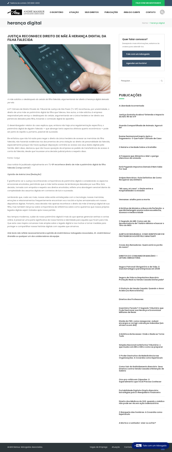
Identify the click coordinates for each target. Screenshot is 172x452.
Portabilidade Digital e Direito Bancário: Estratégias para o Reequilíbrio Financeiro (140, 391)
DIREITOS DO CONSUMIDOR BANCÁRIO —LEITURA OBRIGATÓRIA (138, 257)
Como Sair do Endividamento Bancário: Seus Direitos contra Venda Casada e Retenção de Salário (141, 368)
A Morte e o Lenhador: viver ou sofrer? (137, 423)
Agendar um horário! (136, 63)
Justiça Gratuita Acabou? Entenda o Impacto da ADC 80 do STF (141, 115)
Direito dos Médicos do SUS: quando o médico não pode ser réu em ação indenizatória (141, 402)
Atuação (74, 12)
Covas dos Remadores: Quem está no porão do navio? (141, 246)
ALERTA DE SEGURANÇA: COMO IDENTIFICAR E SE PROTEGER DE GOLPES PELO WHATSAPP (141, 235)
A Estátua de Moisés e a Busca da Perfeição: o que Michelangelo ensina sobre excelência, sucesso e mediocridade (141, 210)
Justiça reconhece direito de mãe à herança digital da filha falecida (56, 38)
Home (145, 23)
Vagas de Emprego (99, 447)
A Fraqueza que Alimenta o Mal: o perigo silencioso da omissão (139, 157)
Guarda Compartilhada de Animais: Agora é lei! (140, 126)
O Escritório (56, 12)
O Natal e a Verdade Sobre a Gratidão (138, 147)
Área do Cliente (132, 12)
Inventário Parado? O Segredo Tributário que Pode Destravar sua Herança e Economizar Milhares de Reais (141, 310)
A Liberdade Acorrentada (131, 105)
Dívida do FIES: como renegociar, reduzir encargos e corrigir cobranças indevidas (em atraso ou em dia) (141, 323)
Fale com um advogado (148, 3)
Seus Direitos (92, 12)
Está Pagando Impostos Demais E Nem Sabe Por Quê (140, 167)
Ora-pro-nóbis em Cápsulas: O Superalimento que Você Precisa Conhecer (140, 380)
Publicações (111, 12)
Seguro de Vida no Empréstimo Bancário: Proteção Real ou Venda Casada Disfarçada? (141, 278)
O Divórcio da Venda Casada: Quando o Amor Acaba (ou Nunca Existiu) (141, 289)
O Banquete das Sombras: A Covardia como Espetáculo (140, 413)
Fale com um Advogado (138, 54)
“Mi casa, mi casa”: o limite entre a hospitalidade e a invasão (136, 189)
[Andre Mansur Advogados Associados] (26, 12)
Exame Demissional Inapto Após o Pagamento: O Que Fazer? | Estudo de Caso (140, 137)
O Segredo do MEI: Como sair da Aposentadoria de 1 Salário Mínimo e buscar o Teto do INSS (141, 223)
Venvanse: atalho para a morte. (134, 199)
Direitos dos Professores (131, 299)
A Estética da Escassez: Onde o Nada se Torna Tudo (141, 335)
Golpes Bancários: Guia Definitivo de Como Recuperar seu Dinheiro (140, 178)
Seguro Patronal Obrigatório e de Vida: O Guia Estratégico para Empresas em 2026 (139, 267)
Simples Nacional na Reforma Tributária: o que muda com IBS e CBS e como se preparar (141, 346)
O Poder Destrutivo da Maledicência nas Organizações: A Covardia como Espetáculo (141, 356)
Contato (151, 12)
